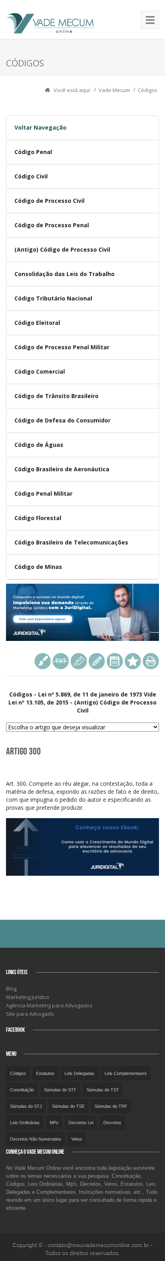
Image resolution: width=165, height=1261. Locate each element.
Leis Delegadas (79, 1073)
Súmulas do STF (60, 1089)
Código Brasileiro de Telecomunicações (71, 542)
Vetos (76, 1139)
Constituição (22, 1089)
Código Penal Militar (43, 493)
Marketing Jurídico (27, 997)
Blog (11, 988)
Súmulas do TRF (111, 1106)
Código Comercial (39, 371)
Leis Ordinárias (25, 1122)
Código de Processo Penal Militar (61, 347)
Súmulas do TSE (68, 1106)
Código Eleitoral (37, 322)
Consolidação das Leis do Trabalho (64, 274)
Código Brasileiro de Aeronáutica (61, 469)
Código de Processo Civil (49, 200)
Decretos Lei (80, 1122)
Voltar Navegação (40, 127)
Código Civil (31, 176)
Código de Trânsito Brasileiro (56, 396)
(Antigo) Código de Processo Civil (62, 249)
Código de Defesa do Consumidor (62, 420)
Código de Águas (38, 444)
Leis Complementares (126, 1073)
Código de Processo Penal (51, 225)
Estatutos (45, 1073)
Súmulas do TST (103, 1089)
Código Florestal (37, 518)
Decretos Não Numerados (35, 1139)
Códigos (147, 90)
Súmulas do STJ (26, 1106)
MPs (54, 1122)
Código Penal (33, 152)
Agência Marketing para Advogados (49, 1005)
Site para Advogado (30, 1013)
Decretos (112, 1122)
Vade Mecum (114, 90)
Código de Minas (38, 566)
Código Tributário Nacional (53, 298)
